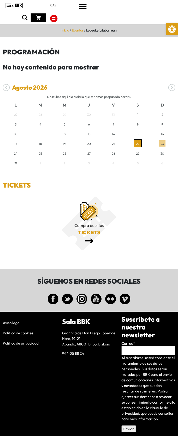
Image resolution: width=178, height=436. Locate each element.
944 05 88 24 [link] (73, 353)
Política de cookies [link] (18, 333)
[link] (172, 29)
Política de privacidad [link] (20, 343)
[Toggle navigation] (83, 7)
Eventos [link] (77, 30)
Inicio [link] (65, 30)
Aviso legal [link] (11, 322)
